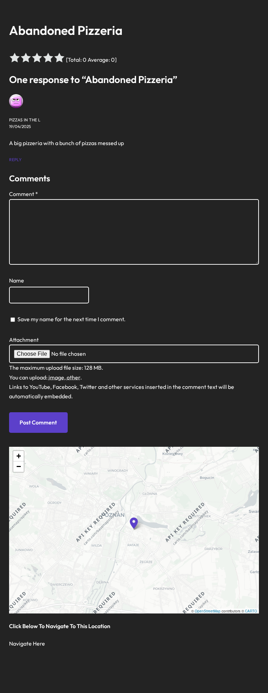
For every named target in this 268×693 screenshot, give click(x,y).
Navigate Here (27, 643)
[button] (134, 523)
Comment (23, 193)
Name (16, 280)
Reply (15, 159)
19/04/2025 (20, 126)
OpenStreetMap (208, 611)
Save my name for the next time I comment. (71, 319)
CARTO (251, 611)
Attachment (24, 339)
